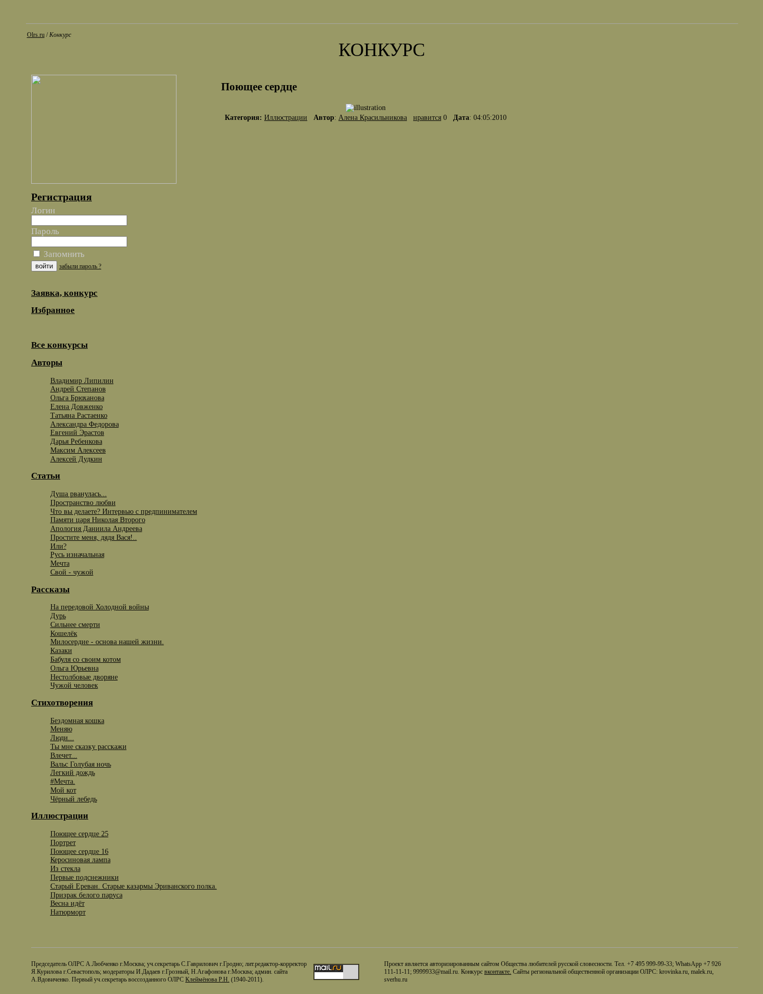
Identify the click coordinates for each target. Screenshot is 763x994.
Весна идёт (67, 903)
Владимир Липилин (82, 380)
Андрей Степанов (78, 389)
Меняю (61, 729)
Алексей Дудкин (76, 459)
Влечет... (63, 755)
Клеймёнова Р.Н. (207, 979)
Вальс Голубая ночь (80, 764)
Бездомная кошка (77, 720)
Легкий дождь (72, 772)
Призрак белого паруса (86, 895)
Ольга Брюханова (77, 397)
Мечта (60, 563)
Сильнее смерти (75, 624)
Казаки (61, 650)
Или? (58, 546)
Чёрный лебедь (73, 799)
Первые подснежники (84, 877)
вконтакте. (497, 971)
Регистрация (61, 196)
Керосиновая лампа (80, 859)
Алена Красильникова (372, 117)
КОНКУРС (381, 49)
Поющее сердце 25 (79, 833)
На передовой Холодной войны (99, 607)
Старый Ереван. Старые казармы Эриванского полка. (133, 886)
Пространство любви (83, 502)
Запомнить (63, 254)
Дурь (58, 615)
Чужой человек (74, 685)
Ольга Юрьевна (74, 668)
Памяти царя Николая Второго (97, 519)
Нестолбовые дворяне (84, 677)
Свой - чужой (71, 572)
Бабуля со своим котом (85, 659)
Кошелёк (63, 633)
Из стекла (65, 868)
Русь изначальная (77, 554)
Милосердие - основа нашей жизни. (107, 641)
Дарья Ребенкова (76, 441)
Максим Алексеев (78, 450)
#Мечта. (62, 781)
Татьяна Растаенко (78, 415)
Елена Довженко (76, 406)
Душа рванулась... (78, 493)
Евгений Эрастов (77, 432)
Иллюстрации (285, 117)
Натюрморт (68, 912)
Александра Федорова (84, 424)
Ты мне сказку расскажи (88, 746)
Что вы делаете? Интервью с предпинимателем (123, 511)
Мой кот (63, 790)
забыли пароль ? (80, 266)
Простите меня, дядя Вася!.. (93, 537)
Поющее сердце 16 (79, 851)
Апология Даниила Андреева (96, 528)
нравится (427, 117)
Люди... (62, 737)
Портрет (63, 842)
